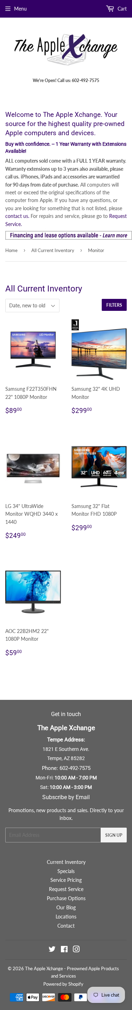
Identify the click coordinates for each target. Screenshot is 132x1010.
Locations (66, 917)
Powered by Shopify (63, 984)
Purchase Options (66, 898)
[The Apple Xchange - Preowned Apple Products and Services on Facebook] (64, 950)
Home (11, 250)
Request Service (66, 889)
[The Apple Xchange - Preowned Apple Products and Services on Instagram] (76, 950)
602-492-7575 (74, 768)
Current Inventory (66, 862)
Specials (66, 871)
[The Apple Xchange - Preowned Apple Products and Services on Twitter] (52, 950)
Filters (114, 305)
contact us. (17, 216)
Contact (66, 926)
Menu (20, 9)
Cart (121, 9)
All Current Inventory (52, 250)
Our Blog (66, 907)
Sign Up (113, 835)
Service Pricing (66, 880)
